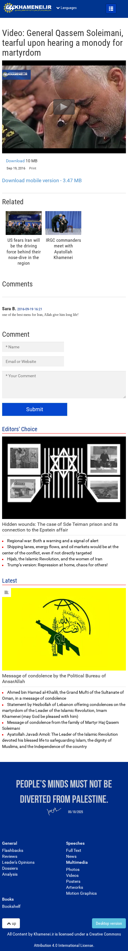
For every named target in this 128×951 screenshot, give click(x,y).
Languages (69, 8)
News (71, 856)
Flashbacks (12, 850)
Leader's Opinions (18, 862)
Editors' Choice (19, 429)
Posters (73, 881)
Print (32, 168)
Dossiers (10, 868)
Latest (9, 580)
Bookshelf (11, 906)
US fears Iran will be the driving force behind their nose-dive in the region (24, 251)
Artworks (74, 887)
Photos (72, 869)
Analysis (10, 874)
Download (22, 160)
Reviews (9, 856)
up (14, 923)
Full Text (73, 850)
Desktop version (109, 923)
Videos (72, 875)
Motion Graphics (81, 893)
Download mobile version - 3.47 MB (42, 180)
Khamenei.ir (27, 8)
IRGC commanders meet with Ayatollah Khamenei (63, 248)
